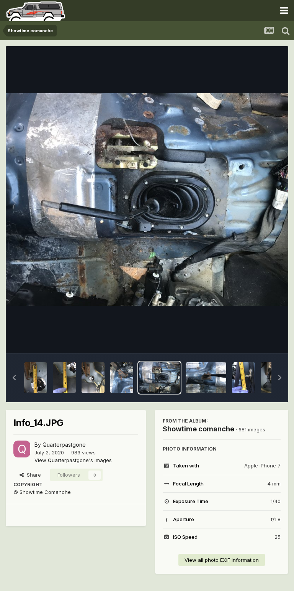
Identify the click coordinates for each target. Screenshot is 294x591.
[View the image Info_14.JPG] (159, 377)
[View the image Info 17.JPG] (64, 377)
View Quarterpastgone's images (73, 460)
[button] (14, 377)
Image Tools (256, 339)
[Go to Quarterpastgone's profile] (21, 449)
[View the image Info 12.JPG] (243, 377)
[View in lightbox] (147, 199)
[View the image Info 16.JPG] (93, 377)
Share (32, 475)
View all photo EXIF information (222, 560)
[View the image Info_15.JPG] (121, 377)
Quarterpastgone (64, 444)
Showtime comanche (198, 429)
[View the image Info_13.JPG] (206, 377)
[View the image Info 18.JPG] (35, 377)
